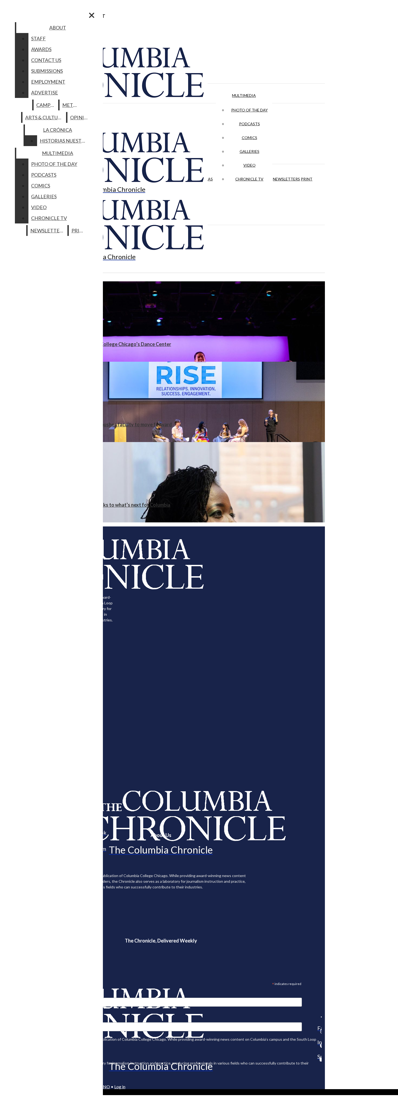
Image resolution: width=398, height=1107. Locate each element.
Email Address (21, 994)
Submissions (47, 71)
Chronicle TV (249, 179)
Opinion (81, 117)
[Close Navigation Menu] (91, 15)
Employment (48, 82)
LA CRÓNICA (57, 130)
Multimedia (244, 95)
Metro (71, 105)
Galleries (249, 151)
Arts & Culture (44, 117)
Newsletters (286, 179)
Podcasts (249, 123)
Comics (249, 137)
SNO (105, 1086)
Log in (119, 1086)
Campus (46, 105)
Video (249, 165)
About (57, 28)
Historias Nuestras (65, 141)
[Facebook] (319, 1017)
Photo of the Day (249, 110)
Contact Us (46, 60)
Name (14, 1019)
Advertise (44, 92)
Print (306, 179)
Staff (38, 38)
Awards (41, 49)
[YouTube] (319, 1059)
